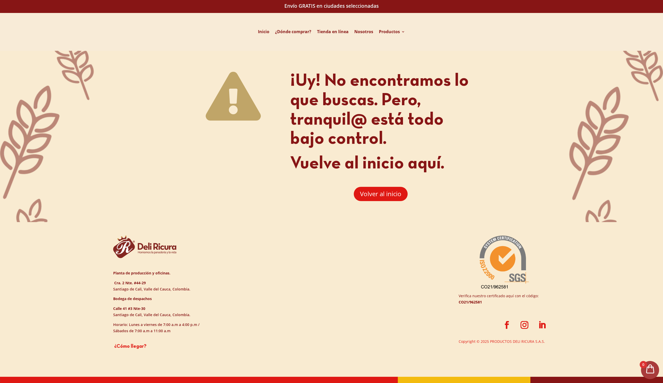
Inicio (263, 31)
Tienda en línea (333, 31)
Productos (389, 31)
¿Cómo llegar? (130, 346)
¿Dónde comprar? (293, 31)
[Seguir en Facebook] (507, 325)
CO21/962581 (470, 302)
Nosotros (363, 31)
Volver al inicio (380, 193)
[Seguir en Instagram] (524, 325)
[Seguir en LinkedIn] (542, 325)
